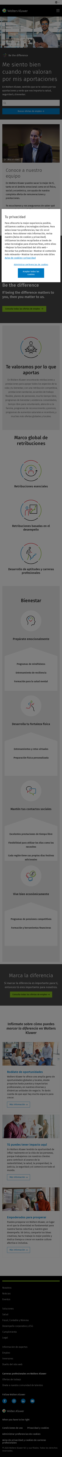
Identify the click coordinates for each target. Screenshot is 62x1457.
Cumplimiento (9, 1331)
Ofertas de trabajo (11, 1379)
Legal (5, 1337)
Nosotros (6, 1287)
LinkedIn (23, 1401)
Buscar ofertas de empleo (30, 111)
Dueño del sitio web (12, 1364)
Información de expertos (14, 1347)
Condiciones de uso (12, 1428)
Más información (17, 1104)
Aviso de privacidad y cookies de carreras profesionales (24, 1441)
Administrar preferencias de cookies (31, 264)
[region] (31, 245)
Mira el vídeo (13, 159)
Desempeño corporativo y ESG (17, 1326)
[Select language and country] (56, 2)
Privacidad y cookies (38, 1428)
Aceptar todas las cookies (31, 273)
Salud (5, 1314)
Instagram (14, 1401)
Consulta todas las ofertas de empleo (24, 309)
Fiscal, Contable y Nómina (15, 1320)
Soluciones (8, 1308)
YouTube (32, 1401)
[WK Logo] (13, 1411)
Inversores (7, 1358)
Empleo (6, 1352)
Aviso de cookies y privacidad (20, 258)
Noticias (6, 1293)
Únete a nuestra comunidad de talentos (22, 1385)
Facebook (4, 1401)
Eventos (6, 1299)
